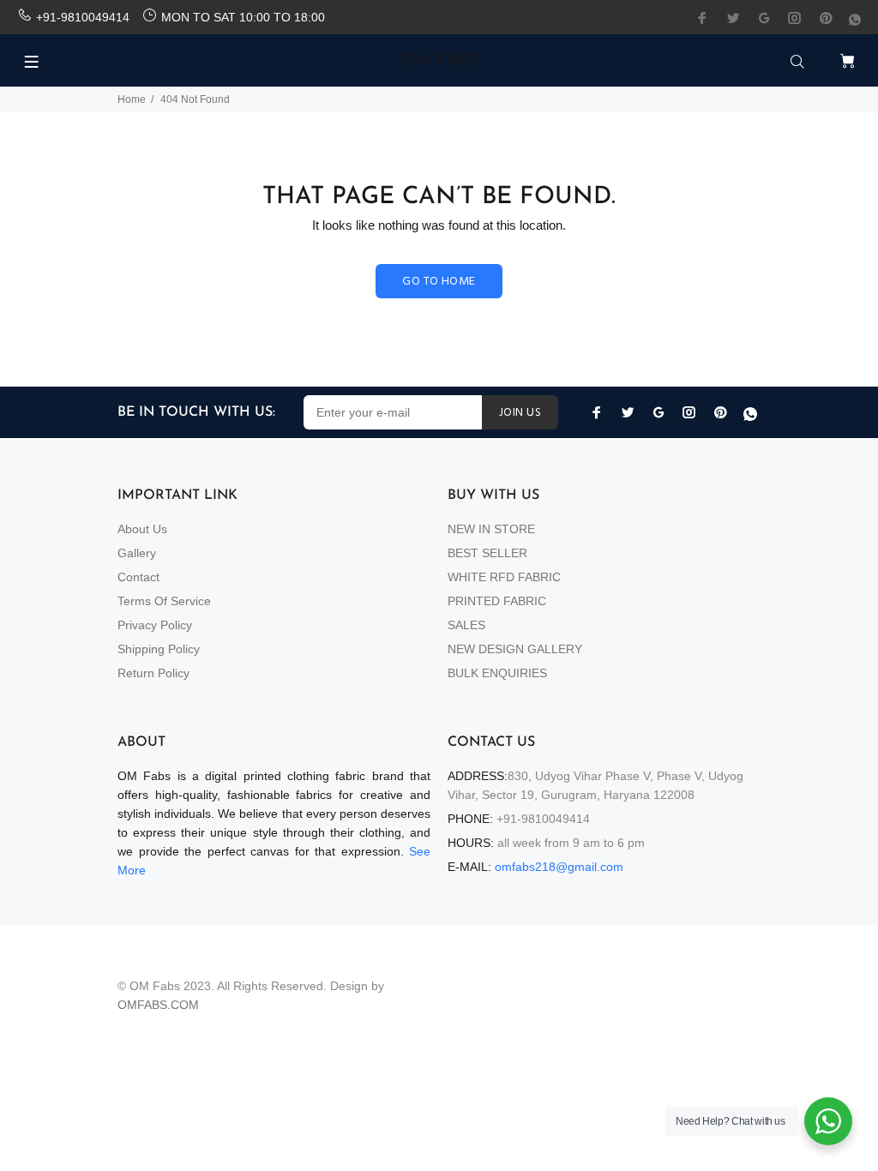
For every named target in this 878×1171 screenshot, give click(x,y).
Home (131, 99)
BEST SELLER (487, 553)
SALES (466, 625)
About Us (142, 529)
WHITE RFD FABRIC (504, 577)
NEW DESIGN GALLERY (515, 649)
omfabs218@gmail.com (559, 867)
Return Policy (153, 673)
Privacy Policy (154, 625)
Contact (138, 577)
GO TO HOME (438, 281)
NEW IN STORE (491, 529)
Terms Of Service (164, 601)
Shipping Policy (158, 649)
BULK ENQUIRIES (497, 673)
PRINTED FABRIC (497, 601)
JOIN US (520, 413)
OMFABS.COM (158, 1005)
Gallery (136, 553)
